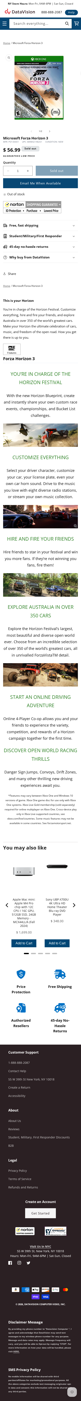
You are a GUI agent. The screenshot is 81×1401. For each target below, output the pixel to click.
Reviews (14, 1129)
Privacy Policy (17, 1171)
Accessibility (16, 1096)
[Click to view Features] (12, 349)
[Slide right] (49, 131)
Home (6, 43)
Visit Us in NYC (40, 1246)
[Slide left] (31, 131)
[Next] (74, 905)
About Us (14, 1121)
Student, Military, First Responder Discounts (39, 1137)
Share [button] (12, 274)
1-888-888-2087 (19, 1063)
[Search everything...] (67, 23)
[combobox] (40, 23)
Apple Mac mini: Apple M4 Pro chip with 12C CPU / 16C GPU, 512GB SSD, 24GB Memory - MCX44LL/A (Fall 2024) (24, 913)
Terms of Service (19, 1179)
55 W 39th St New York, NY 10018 (31, 1079)
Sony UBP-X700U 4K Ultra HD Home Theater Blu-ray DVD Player (57, 907)
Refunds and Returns (23, 1187)
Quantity (9, 162)
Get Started (40, 1213)
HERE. (16, 1351)
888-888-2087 (51, 12)
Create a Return (19, 1087)
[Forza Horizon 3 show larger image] (40, 435)
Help (71, 12)
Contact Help (17, 1071)
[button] (4, 23)
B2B (11, 1146)
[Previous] (7, 905)
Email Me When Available (40, 183)
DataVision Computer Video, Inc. (44, 1304)
